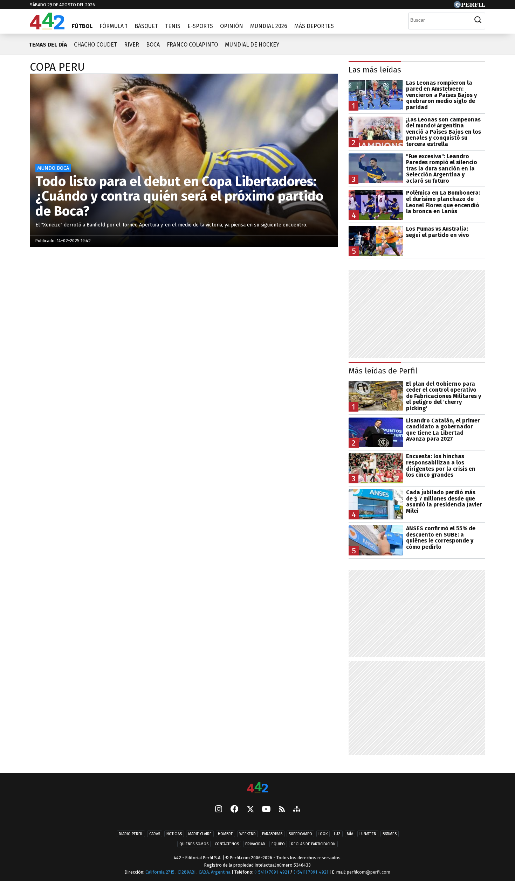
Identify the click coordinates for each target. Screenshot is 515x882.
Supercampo (300, 834)
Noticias (174, 834)
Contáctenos (227, 844)
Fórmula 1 (113, 26)
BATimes (390, 834)
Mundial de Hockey (252, 44)
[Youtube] (266, 809)
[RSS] (282, 809)
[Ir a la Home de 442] (47, 27)
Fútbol (82, 26)
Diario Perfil (131, 834)
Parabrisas (272, 834)
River (131, 44)
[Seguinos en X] (250, 809)
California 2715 (160, 872)
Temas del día (48, 44)
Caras (154, 834)
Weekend (247, 834)
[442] (257, 788)
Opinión (231, 26)
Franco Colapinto (192, 44)
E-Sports (200, 26)
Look (323, 834)
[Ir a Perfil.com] (469, 6)
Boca (153, 44)
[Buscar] (478, 20)
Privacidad (255, 844)
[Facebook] (234, 809)
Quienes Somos (193, 844)
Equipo (278, 844)
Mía (350, 834)
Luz (337, 834)
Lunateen (367, 834)
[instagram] (218, 809)
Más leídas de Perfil (383, 371)
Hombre (225, 834)
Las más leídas (375, 70)
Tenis (172, 26)
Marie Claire (200, 834)
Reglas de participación (313, 844)
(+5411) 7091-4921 (271, 872)
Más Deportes (314, 26)
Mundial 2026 (268, 26)
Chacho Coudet (95, 44)
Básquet (146, 26)
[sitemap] (296, 809)
